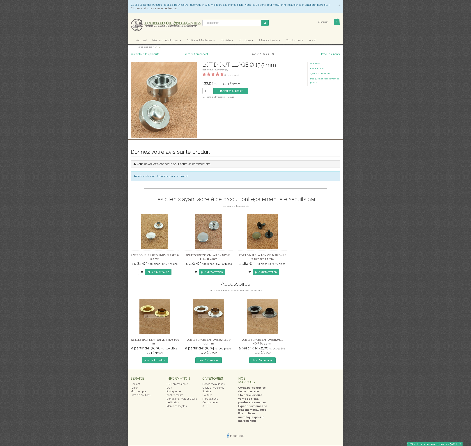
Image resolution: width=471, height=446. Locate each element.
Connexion (323, 22)
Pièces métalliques (165, 40)
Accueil (141, 40)
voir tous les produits (146, 54)
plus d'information (158, 272)
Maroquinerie (268, 40)
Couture (245, 40)
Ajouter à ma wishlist (320, 73)
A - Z (312, 40)
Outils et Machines (200, 40)
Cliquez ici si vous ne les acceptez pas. (154, 8)
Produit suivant (330, 54)
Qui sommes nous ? (178, 384)
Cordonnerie (294, 40)
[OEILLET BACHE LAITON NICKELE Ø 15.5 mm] (209, 316)
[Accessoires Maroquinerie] (166, 24)
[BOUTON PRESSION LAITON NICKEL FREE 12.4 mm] (209, 231)
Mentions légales (177, 406)
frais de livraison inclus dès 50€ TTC (439, 444)
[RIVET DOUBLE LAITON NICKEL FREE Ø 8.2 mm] (155, 231)
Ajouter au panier (232, 90)
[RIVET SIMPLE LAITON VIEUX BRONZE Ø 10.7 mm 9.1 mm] (262, 231)
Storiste (226, 40)
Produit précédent (197, 54)
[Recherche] (265, 23)
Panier (134, 387)
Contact (135, 384)
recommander (317, 68)
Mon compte (138, 391)
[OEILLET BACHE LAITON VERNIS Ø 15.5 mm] (155, 316)
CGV (169, 387)
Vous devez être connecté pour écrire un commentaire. (174, 164)
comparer (315, 63)
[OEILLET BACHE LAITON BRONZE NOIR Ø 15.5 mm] (262, 316)
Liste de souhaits (140, 395)
